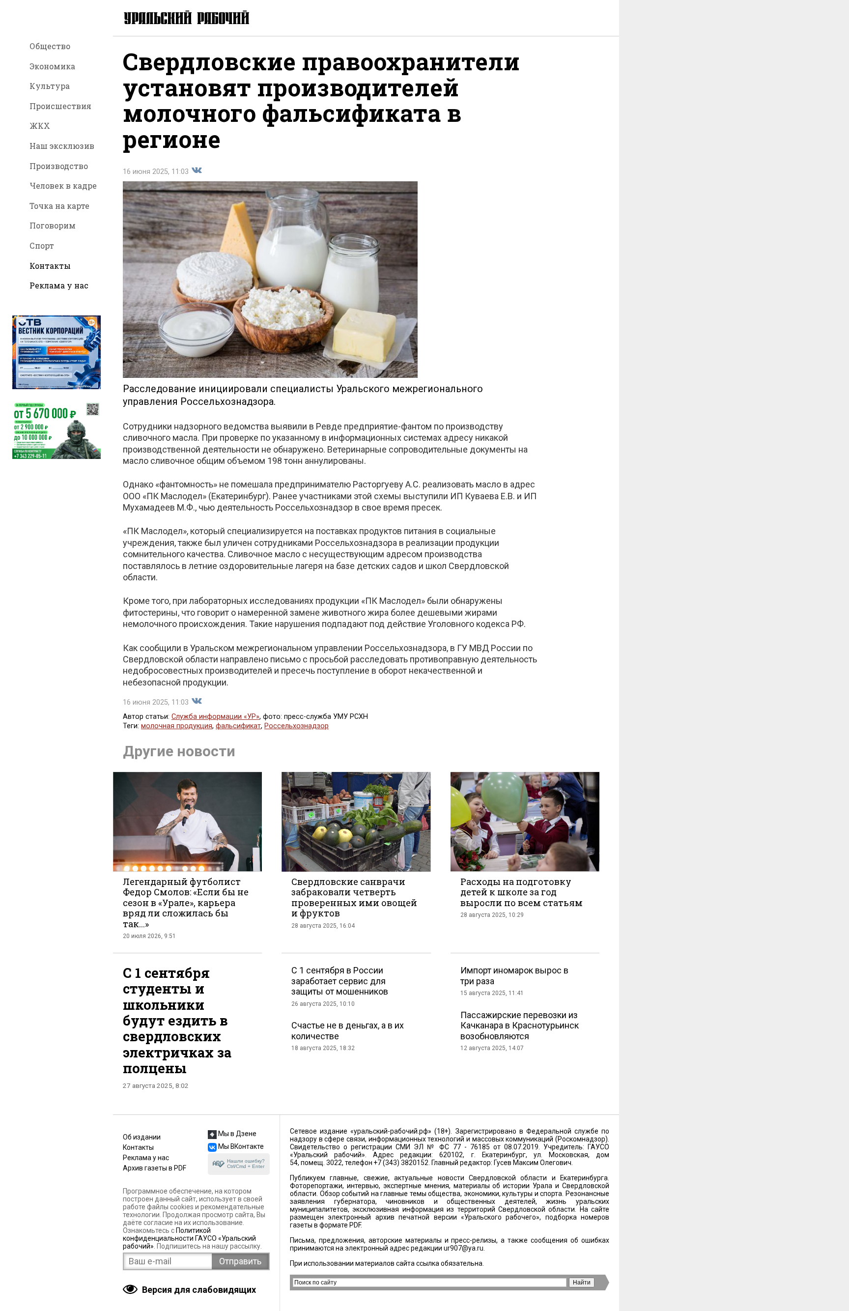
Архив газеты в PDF (154, 1168)
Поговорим (52, 225)
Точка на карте (59, 205)
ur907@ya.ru (463, 1248)
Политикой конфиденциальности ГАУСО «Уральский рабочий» (189, 1238)
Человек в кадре (63, 185)
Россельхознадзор (296, 726)
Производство (58, 166)
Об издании (142, 1137)
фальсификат (238, 726)
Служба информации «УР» (215, 716)
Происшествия (60, 106)
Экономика (52, 66)
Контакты (50, 265)
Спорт (41, 245)
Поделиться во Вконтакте (196, 170)
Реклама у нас (58, 285)
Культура (49, 86)
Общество (49, 46)
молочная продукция (176, 726)
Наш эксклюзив (61, 146)
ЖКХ (39, 125)
